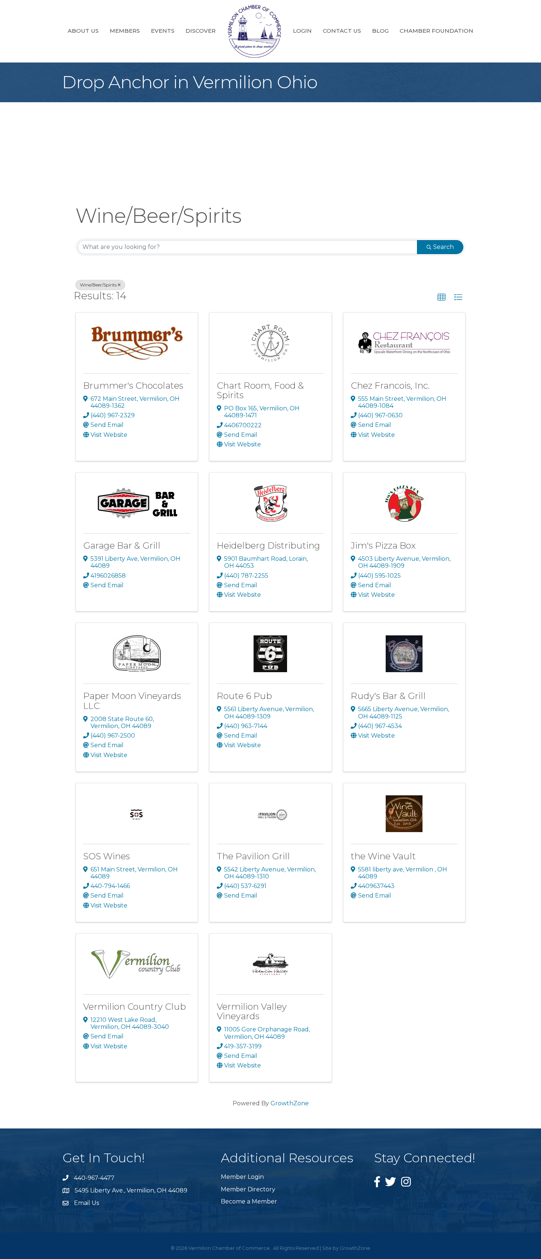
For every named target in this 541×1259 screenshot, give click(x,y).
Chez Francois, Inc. (390, 385)
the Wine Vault (383, 856)
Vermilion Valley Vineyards (252, 1011)
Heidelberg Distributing (268, 545)
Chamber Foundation (436, 30)
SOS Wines (106, 856)
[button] (441, 297)
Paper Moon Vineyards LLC (132, 701)
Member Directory (248, 1189)
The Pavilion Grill (253, 856)
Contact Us (342, 30)
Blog (380, 30)
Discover (200, 30)
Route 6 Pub (244, 696)
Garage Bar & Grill (121, 545)
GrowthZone (289, 1103)
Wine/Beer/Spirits (98, 285)
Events (162, 30)
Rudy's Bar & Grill (388, 696)
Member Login (242, 1176)
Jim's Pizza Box (383, 545)
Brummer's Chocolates (133, 385)
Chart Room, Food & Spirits (260, 390)
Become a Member (249, 1201)
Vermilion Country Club (134, 1006)
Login (302, 30)
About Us (83, 30)
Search (443, 246)
